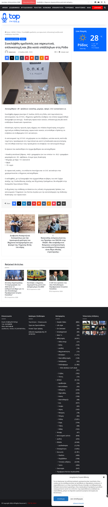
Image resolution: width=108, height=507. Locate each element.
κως (59, 403)
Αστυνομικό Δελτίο (12, 39)
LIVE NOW (97, 8)
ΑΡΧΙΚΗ (5, 8)
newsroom (12, 52)
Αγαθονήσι (62, 383)
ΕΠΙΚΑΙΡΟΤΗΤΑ (57, 8)
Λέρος (60, 409)
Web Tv (59, 335)
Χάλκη (60, 429)
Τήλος (60, 426)
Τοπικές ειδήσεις (64, 462)
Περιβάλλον (62, 459)
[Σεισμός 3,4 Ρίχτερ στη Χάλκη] (94, 328)
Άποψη (59, 432)
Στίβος (60, 373)
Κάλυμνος (61, 390)
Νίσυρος (61, 413)
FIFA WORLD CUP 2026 (68, 368)
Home (8, 32)
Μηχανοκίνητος (64, 351)
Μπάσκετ (61, 355)
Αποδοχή (60, 499)
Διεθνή (60, 348)
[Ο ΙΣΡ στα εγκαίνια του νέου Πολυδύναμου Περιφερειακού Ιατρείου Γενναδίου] (58, 275)
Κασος (60, 396)
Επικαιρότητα (61, 449)
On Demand (61, 329)
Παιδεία (61, 455)
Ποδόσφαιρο (63, 365)
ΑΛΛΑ (89, 8)
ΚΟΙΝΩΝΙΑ (47, 8)
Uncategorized (62, 332)
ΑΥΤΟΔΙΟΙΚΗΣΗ (26, 8)
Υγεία (60, 465)
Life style (60, 325)
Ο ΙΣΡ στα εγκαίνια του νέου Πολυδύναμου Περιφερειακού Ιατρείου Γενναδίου (58, 286)
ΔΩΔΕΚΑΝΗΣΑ (14, 8)
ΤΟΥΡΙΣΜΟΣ (69, 8)
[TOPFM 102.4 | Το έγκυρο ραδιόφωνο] (11, 18)
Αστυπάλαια (62, 386)
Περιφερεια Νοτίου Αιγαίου (66, 472)
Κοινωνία (60, 452)
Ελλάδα (59, 442)
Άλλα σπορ (62, 342)
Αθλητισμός (61, 338)
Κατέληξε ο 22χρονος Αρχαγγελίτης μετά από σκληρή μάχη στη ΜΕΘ (59, 2)
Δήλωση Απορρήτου (79, 503)
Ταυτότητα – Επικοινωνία (38, 322)
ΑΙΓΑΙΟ (13, 32)
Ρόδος (19, 32)
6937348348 (9, 326)
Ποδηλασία (62, 361)
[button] (104, 477)
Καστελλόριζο (63, 400)
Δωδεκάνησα (63, 445)
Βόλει (60, 345)
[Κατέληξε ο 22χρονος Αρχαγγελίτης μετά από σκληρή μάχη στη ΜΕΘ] (36, 275)
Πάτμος (61, 416)
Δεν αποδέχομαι (76, 499)
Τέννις (60, 377)
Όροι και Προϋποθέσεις (37, 325)
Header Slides (61, 322)
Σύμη (60, 422)
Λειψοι (60, 406)
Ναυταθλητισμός (64, 358)
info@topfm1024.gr (11, 322)
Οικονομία (60, 468)
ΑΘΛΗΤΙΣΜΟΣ (80, 8)
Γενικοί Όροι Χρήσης (36, 329)
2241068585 (8, 324)
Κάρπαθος (62, 393)
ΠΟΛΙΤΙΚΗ (37, 8)
